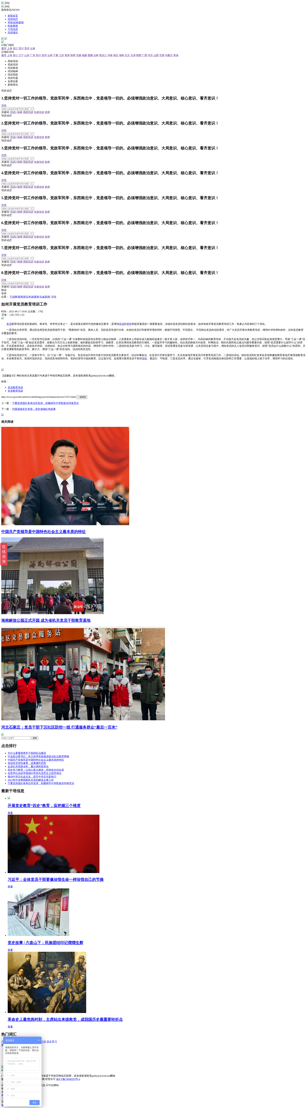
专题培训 (39, 112)
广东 (32, 55)
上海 (9, 48)
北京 (127, 55)
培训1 (13, 112)
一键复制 (82, 397)
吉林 (95, 55)
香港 (67, 55)
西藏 (90, 55)
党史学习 (52, 1041)
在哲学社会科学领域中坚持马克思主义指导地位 (34, 773)
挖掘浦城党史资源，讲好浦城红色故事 (34, 409)
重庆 (3, 48)
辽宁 (21, 55)
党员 (9, 324)
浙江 (15, 48)
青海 (175, 55)
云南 (32, 48)
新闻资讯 (23, 296)
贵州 (26, 48)
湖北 (115, 55)
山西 (156, 55)
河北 (150, 55)
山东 (26, 55)
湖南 (121, 55)
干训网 (13, 296)
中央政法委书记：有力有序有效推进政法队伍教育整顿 (38, 756)
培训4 (13, 187)
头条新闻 (45, 296)
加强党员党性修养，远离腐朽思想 (27, 763)
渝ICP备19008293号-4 (68, 1079)
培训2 (13, 137)
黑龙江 (103, 55)
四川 (21, 48)
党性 (129, 324)
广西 (144, 55)
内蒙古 (169, 55)
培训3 (13, 162)
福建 (84, 55)
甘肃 (161, 55)
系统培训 (28, 112)
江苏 (61, 55)
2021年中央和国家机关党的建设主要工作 (31, 780)
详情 (3, 105)
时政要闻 (34, 296)
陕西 (138, 55)
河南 (110, 55)
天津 (133, 55)
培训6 (13, 236)
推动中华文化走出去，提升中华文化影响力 (32, 776)
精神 (19, 112)
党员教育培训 (15, 387)
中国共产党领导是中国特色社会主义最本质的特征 (36, 759)
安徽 (78, 55)
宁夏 (55, 55)
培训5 (13, 211)
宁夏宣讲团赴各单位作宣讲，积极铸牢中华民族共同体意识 (45, 403)
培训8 (13, 286)
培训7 (13, 261)
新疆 (72, 55)
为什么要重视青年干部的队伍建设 (27, 753)
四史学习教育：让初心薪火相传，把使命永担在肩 (36, 769)
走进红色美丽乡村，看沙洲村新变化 (28, 766)
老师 (47, 112)
